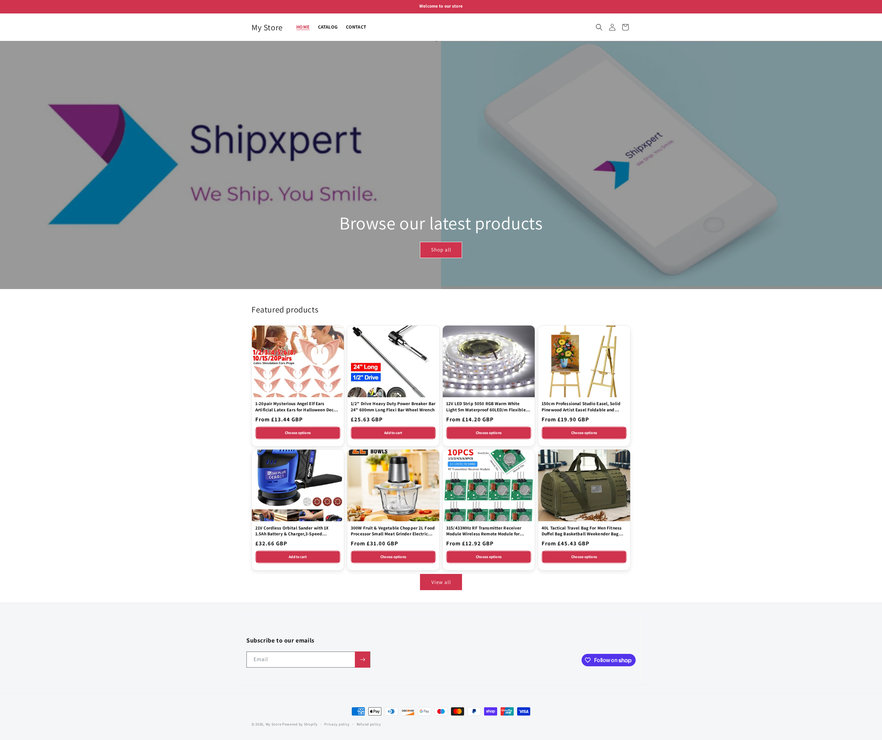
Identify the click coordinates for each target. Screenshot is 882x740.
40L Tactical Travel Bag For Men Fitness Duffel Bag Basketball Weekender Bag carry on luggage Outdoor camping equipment (582, 531)
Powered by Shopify (300, 724)
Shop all (441, 250)
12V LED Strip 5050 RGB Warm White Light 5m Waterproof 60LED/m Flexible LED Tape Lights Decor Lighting (486, 407)
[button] (599, 27)
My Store (273, 724)
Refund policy (369, 724)
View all (441, 582)
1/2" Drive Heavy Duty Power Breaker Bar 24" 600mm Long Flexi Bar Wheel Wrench (393, 406)
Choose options (298, 432)
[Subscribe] (362, 659)
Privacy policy (337, 724)
